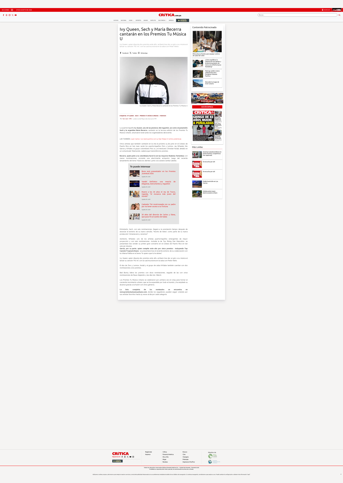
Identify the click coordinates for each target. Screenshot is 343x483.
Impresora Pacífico (189, 462)
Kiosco (185, 452)
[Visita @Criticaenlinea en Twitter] (125, 456)
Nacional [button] (123, 20)
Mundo (146, 20)
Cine (184, 454)
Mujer (164, 459)
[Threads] (6, 15)
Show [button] (130, 20)
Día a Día (165, 457)
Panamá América (168, 454)
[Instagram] (9, 15)
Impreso (171, 20)
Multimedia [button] (162, 20)
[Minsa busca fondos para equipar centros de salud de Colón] (207, 41)
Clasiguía (186, 457)
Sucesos (116, 20)
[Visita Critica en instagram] (133, 456)
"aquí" (248, 474)
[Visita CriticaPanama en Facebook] (122, 456)
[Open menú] (12, 10)
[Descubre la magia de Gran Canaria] (198, 83)
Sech (136, 115)
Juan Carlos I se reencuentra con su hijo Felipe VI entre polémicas (156, 139)
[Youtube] (15, 15)
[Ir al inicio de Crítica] (171, 14)
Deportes (138, 20)
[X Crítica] (12, 15)
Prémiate (185, 459)
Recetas (165, 462)
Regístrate (148, 452)
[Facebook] (3, 15)
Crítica (165, 452)
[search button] (339, 15)
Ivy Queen (130, 115)
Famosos (163, 115)
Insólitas (153, 20)
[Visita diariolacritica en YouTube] (130, 456)
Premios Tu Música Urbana (149, 115)
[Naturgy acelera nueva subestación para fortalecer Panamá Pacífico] (198, 73)
